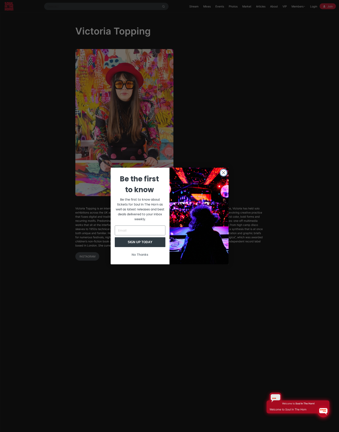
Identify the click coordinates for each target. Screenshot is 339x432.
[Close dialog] (223, 172)
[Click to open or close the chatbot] (323, 411)
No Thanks (140, 254)
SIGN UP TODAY (140, 242)
